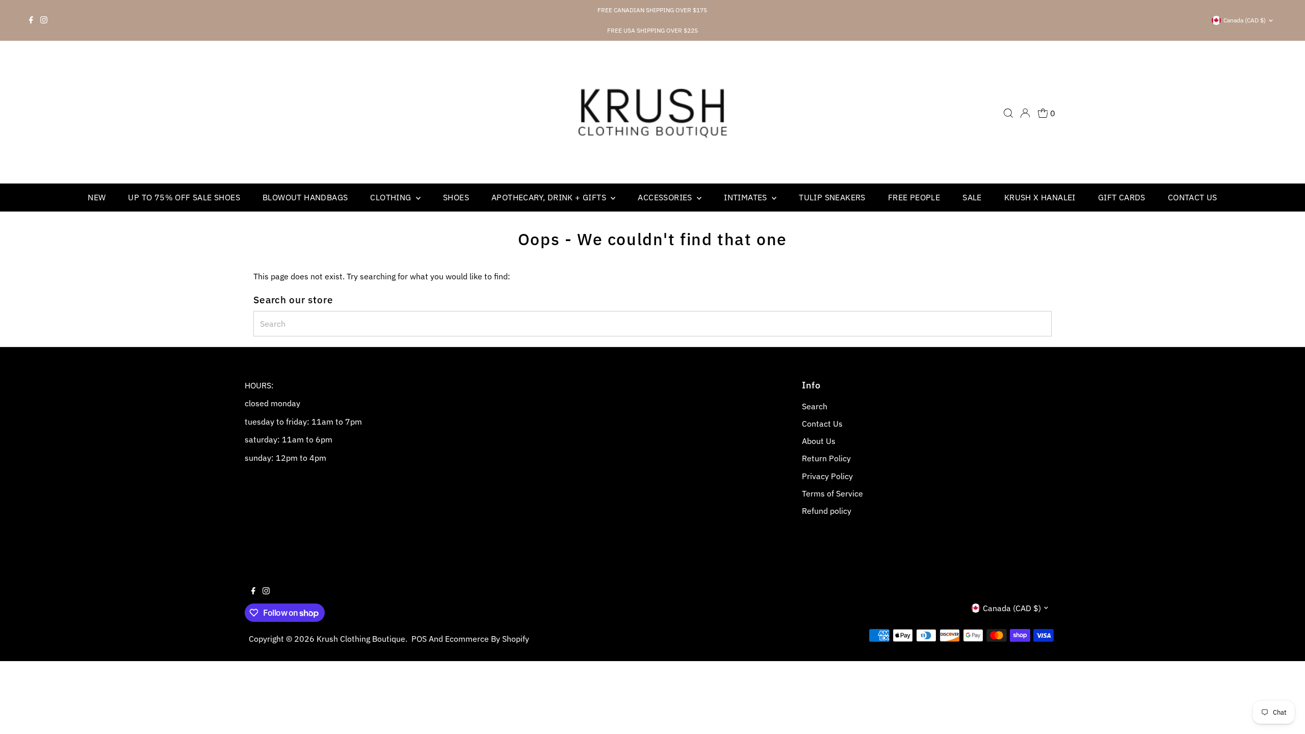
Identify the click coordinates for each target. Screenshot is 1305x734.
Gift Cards (1121, 197)
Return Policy (826, 458)
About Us (819, 441)
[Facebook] (31, 20)
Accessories (666, 197)
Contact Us (1192, 197)
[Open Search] (1008, 113)
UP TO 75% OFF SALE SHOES (184, 197)
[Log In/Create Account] (1025, 113)
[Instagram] (44, 20)
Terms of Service (832, 493)
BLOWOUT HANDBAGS (305, 197)
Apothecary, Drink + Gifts (549, 197)
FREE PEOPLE (914, 197)
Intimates (746, 197)
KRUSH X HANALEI (1040, 197)
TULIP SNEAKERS (832, 197)
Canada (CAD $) (1244, 20)
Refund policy (826, 511)
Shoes (456, 197)
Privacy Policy (827, 476)
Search (814, 406)
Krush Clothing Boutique (361, 639)
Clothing (391, 197)
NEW (97, 197)
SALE (972, 197)
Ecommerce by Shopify (487, 639)
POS (419, 639)
